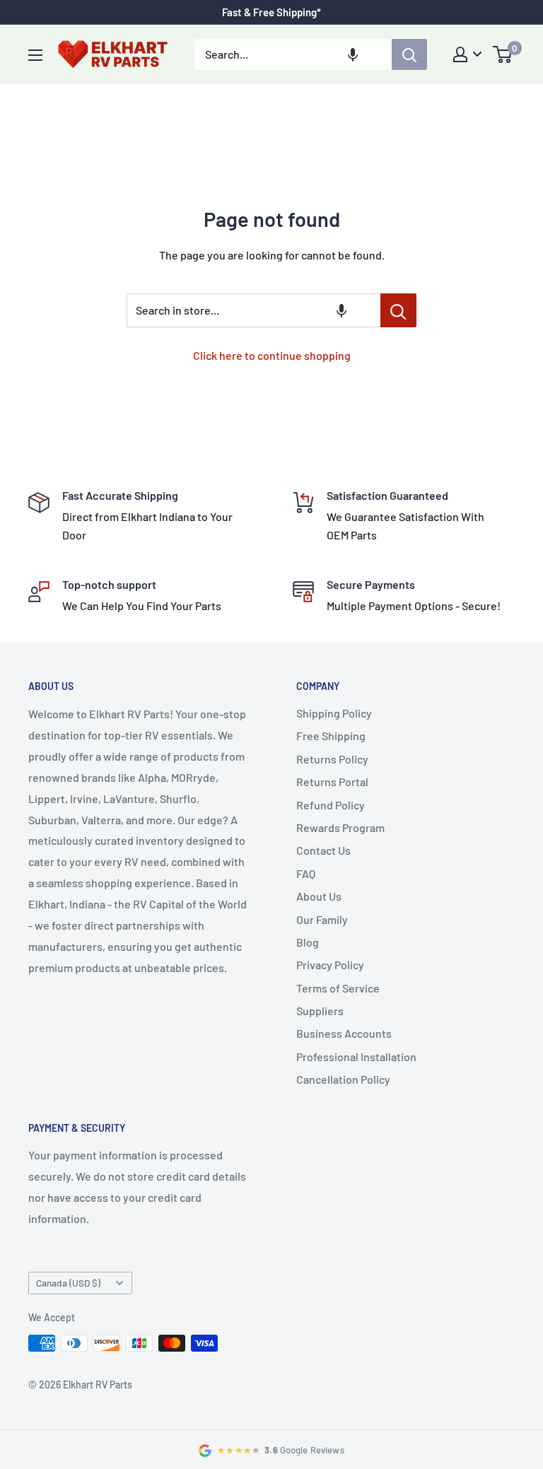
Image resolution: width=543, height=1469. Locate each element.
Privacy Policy (330, 964)
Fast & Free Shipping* (271, 12)
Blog (307, 942)
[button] (352, 54)
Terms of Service (338, 988)
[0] (503, 54)
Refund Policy (330, 805)
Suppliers (320, 1010)
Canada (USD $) (68, 1283)
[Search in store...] (398, 310)
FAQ (305, 873)
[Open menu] (35, 55)
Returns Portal (332, 781)
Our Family (322, 919)
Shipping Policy (334, 713)
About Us (318, 896)
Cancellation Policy (343, 1079)
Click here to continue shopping (272, 355)
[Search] (409, 54)
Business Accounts (344, 1033)
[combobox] (293, 54)
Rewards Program (340, 827)
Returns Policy (332, 759)
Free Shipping (331, 735)
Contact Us (323, 850)
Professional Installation (356, 1056)
